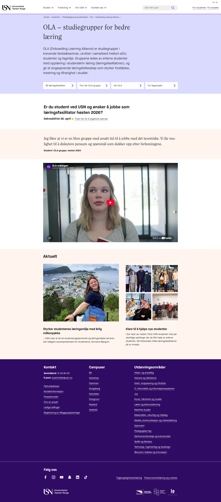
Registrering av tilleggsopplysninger (62, 412)
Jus (136, 393)
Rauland (93, 404)
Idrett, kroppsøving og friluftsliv (150, 383)
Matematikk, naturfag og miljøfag (151, 415)
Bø (90, 372)
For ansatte (213, 7)
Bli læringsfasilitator (55, 85)
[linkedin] (77, 477)
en (214, 2)
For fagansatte (155, 85)
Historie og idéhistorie (145, 378)
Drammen (94, 383)
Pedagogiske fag (142, 431)
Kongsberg (94, 388)
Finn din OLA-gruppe (90, 85)
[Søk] (173, 7)
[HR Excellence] (172, 492)
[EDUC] (160, 492)
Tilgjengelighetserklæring (129, 477)
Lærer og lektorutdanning (147, 404)
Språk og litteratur (143, 441)
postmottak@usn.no (62, 377)
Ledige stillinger (52, 407)
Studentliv (56, 17)
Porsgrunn (94, 399)
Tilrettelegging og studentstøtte (75, 17)
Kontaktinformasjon (53, 391)
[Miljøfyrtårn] (144, 492)
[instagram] (53, 477)
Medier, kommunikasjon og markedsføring (155, 420)
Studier (47, 17)
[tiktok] (85, 477)
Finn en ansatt (51, 402)
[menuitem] (49, 8)
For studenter (199, 7)
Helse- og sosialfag (144, 372)
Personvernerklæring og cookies (160, 477)
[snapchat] (69, 477)
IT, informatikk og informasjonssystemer (154, 388)
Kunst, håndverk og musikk (148, 399)
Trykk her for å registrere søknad (91, 118)
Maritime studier (142, 409)
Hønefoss (94, 378)
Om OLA (118, 85)
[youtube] (61, 477)
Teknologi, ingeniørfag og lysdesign (152, 446)
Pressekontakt (51, 396)
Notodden (94, 393)
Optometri (139, 425)
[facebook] (45, 477)
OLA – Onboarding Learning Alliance (104, 17)
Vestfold (93, 409)
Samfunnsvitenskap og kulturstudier (152, 436)
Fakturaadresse (51, 386)
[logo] (22, 7)
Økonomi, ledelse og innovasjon (150, 452)
